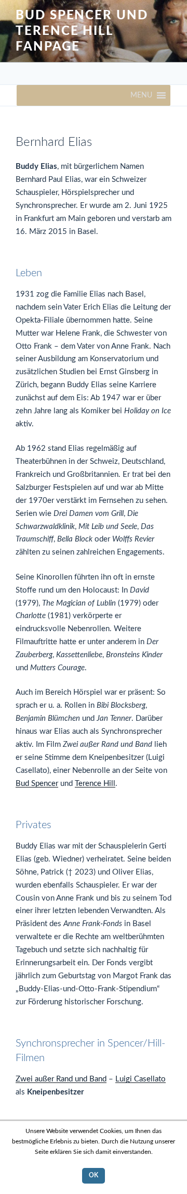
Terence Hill (95, 783)
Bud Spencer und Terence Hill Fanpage (82, 31)
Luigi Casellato (140, 1079)
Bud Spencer (37, 783)
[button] (141, 95)
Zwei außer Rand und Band (61, 1079)
